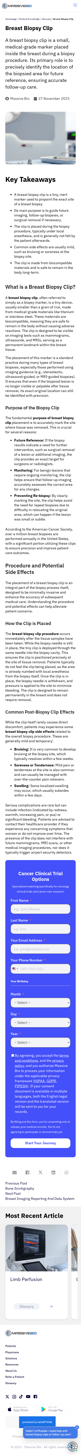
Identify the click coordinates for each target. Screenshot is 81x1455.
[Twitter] (7, 1397)
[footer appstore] (20, 1409)
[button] (50, 1433)
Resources (11, 1364)
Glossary (46, 18)
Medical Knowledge (29, 18)
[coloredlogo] (21, 6)
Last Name (19, 920)
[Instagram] (14, 1397)
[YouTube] (28, 1397)
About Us (11, 1371)
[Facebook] (35, 1397)
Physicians (12, 1352)
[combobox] (15, 968)
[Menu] (75, 6)
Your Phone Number (27, 960)
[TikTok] (21, 1397)
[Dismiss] (77, 1427)
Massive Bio (19, 98)
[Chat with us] (72, 1446)
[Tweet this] (40, 1172)
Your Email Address (26, 940)
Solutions (11, 1358)
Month (16, 994)
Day (14, 1014)
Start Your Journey (40, 1143)
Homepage (11, 18)
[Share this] (27, 1172)
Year (14, 1034)
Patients (10, 1346)
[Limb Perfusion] (36, 1227)
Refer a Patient (14, 1377)
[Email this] (14, 1172)
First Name (20, 900)
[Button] (51, 1306)
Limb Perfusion (26, 1279)
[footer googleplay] (54, 1409)
